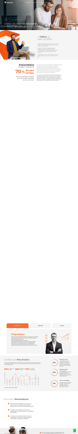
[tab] (18, 325)
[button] (68, 2)
